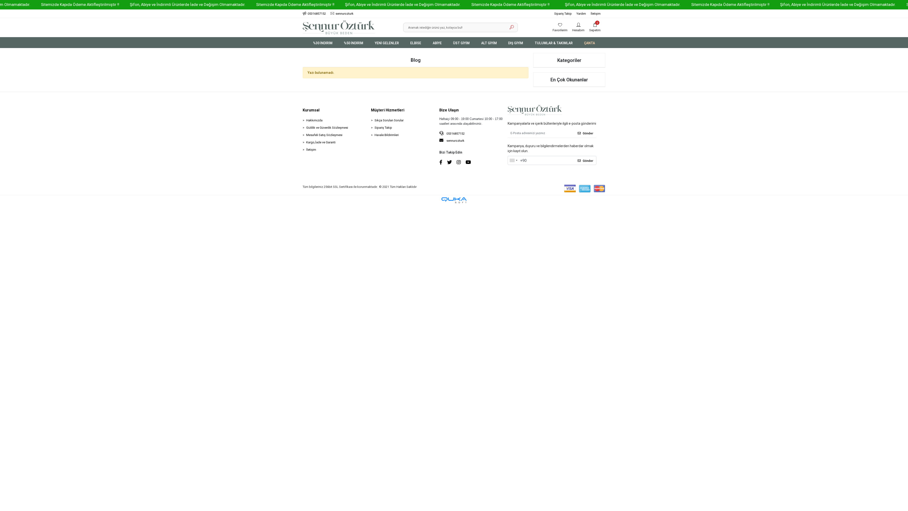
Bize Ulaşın (449, 110)
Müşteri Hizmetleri (387, 110)
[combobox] (513, 160)
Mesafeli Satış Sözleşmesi (324, 135)
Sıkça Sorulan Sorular (389, 120)
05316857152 (455, 133)
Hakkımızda (314, 120)
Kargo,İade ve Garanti (321, 142)
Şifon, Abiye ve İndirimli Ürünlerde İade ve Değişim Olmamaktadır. (152, 4)
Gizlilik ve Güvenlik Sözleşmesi (327, 127)
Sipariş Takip (563, 13)
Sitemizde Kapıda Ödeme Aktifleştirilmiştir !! (45, 4)
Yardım (581, 13)
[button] (595, 27)
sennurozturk (455, 140)
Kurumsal (311, 110)
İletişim (596, 13)
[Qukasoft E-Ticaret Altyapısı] (454, 200)
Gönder (588, 133)
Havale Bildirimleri (387, 135)
